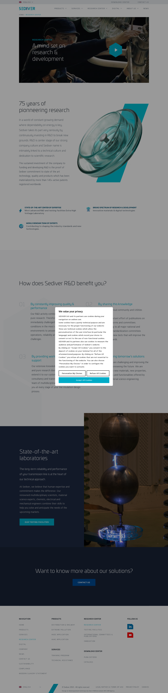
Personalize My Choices (72, 373)
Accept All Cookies (84, 380)
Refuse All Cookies (98, 373)
